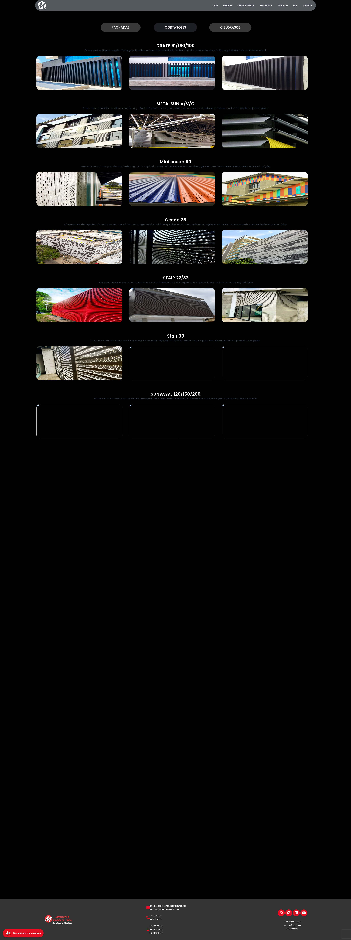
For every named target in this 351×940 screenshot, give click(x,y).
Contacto (307, 5)
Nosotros (227, 5)
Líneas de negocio (245, 5)
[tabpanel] (79, 73)
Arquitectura (266, 5)
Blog (295, 5)
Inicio (215, 5)
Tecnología (282, 5)
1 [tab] (178, 89)
